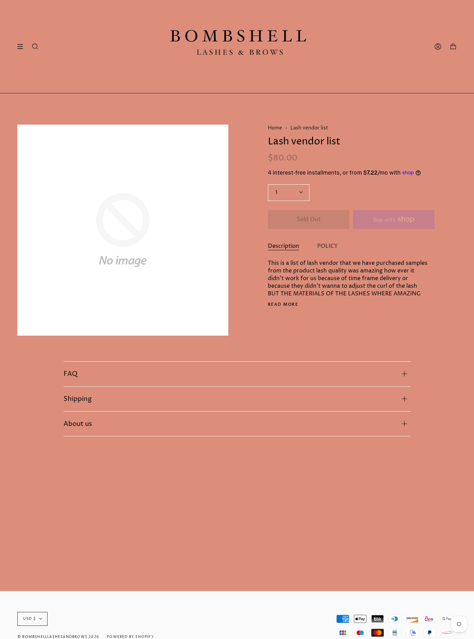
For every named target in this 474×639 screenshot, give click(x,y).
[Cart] (453, 46)
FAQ (70, 373)
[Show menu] (22, 46)
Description (283, 246)
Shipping (78, 398)
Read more (283, 304)
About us (78, 423)
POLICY (327, 246)
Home (275, 128)
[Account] (437, 46)
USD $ (29, 618)
